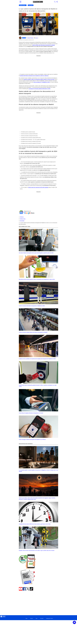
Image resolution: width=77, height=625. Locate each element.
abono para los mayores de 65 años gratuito (38, 187)
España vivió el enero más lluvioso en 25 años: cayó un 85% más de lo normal (36, 550)
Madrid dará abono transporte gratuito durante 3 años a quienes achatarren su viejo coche (37, 386)
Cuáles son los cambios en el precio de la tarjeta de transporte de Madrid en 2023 (37, 358)
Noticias (22, 217)
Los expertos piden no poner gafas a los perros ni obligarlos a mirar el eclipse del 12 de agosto (38, 471)
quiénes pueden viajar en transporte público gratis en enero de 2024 (39, 79)
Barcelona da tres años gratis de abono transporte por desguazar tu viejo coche (37, 279)
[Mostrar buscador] (55, 2)
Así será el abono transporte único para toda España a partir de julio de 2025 (36, 252)
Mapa (26, 618)
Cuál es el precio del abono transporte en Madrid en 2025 (32, 305)
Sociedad (30, 5)
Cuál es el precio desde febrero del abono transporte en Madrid (33, 332)
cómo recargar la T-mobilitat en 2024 (41, 82)
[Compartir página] (57, 2)
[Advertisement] (38, 64)
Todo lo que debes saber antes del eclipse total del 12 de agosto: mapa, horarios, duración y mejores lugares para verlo (37, 498)
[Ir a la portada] (38, 2)
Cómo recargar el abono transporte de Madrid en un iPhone (32, 439)
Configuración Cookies (49, 618)
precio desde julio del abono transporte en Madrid (44, 45)
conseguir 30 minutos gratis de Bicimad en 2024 (39, 88)
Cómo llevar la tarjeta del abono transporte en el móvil (31, 413)
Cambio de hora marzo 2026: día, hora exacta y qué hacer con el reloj (34, 524)
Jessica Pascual (30, 37)
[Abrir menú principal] (20, 1)
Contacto (31, 618)
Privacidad (41, 618)
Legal (36, 618)
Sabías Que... (23, 5)
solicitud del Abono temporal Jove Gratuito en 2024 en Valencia (34, 75)
